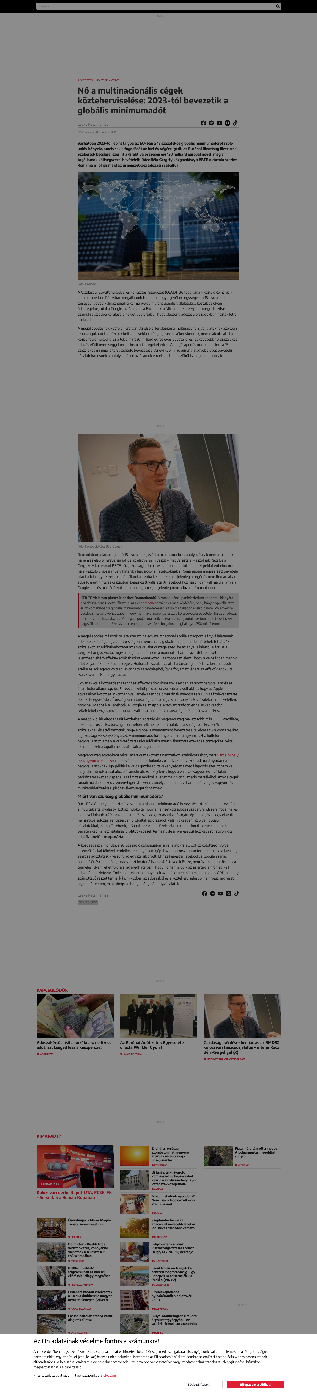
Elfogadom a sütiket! (255, 1384)
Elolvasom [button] (108, 1375)
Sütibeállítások (198, 1384)
